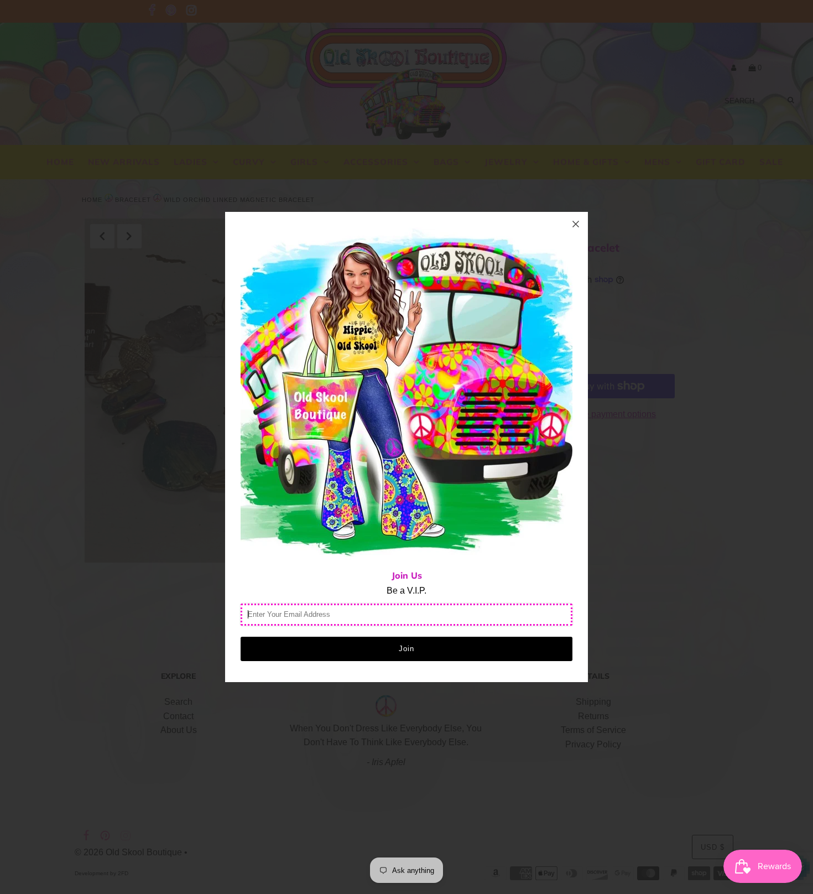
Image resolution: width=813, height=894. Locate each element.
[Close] (576, 224)
